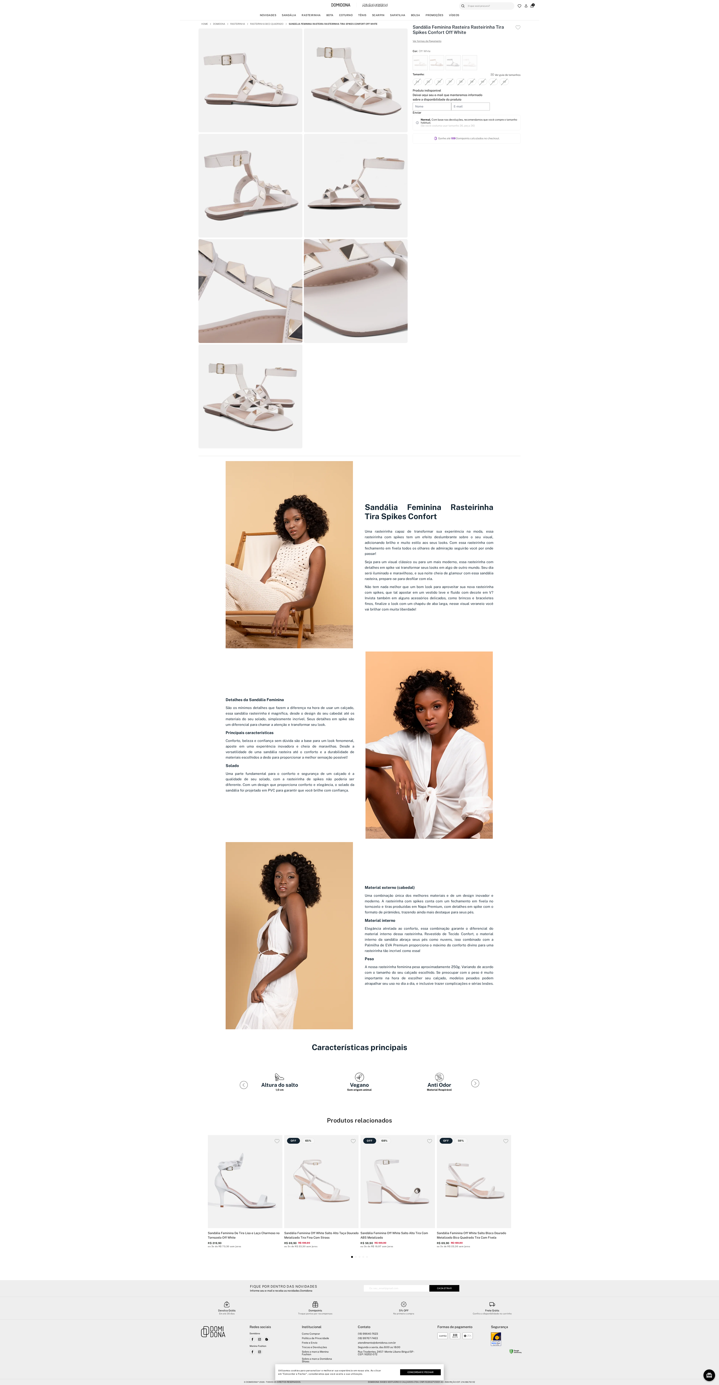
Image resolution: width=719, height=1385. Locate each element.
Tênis (362, 15)
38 (460, 81)
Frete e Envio (309, 1342)
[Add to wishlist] (518, 27)
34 (417, 81)
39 (471, 81)
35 (428, 81)
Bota (329, 15)
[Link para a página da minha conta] (526, 6)
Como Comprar (311, 1333)
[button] (476, 1084)
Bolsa (415, 15)
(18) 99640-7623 (368, 1333)
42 (504, 81)
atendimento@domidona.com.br (377, 1342)
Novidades (268, 15)
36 (439, 81)
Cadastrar (444, 1288)
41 (493, 81)
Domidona (219, 24)
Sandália (289, 15)
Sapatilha (397, 15)
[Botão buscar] (463, 6)
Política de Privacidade (315, 1338)
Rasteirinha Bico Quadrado (266, 24)
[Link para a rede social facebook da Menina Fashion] (252, 1352)
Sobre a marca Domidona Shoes (317, 1360)
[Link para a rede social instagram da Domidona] (259, 1339)
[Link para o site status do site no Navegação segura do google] (515, 1352)
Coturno (346, 15)
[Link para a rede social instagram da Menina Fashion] (259, 1352)
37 (450, 81)
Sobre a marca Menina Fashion (315, 1353)
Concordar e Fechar (420, 1372)
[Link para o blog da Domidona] (266, 1339)
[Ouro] (496, 1339)
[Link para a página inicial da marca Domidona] (340, 5)
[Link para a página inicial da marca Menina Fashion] (375, 5)
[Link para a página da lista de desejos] (519, 6)
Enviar (417, 112)
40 (482, 81)
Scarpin (378, 15)
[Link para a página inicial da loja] (213, 1349)
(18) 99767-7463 (368, 1338)
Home (204, 24)
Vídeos (454, 15)
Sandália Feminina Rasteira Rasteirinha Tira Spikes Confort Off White (333, 24)
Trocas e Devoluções (314, 1347)
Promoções (434, 15)
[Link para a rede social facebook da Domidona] (252, 1339)
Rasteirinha (311, 15)
